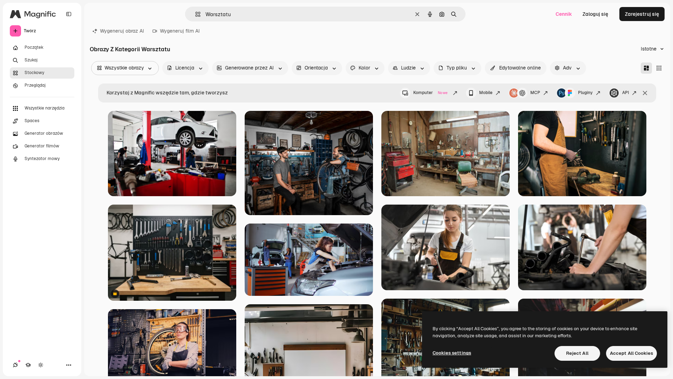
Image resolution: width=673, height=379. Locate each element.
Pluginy (585, 92)
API (625, 92)
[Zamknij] (645, 93)
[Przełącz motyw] (40, 365)
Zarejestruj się (642, 14)
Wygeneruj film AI (180, 31)
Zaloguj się (595, 14)
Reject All (577, 353)
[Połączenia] (15, 365)
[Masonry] (646, 68)
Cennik (564, 14)
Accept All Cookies (631, 353)
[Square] (659, 68)
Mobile (485, 92)
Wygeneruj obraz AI (122, 31)
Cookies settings (452, 353)
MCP (535, 92)
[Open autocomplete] (195, 14)
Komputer (430, 92)
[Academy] (28, 365)
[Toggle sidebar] (68, 14)
